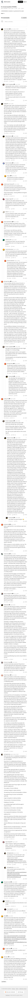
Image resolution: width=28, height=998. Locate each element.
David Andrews (8, 163)
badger (5, 103)
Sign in (25, 1)
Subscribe (20, 1)
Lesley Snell (6, 398)
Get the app (20, 992)
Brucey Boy (11, 376)
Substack (8, 995)
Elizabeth (7, 901)
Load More (4, 981)
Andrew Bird (7, 524)
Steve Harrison (8, 136)
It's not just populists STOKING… (9, 6)
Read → (2, 13)
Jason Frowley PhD (8, 593)
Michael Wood (7, 281)
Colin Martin (6, 29)
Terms (17, 988)
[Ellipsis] (26, 29)
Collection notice (22, 988)
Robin (5, 916)
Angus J (8, 175)
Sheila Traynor (7, 675)
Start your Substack (10, 992)
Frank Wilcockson (9, 249)
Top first (24, 17)
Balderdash (6, 604)
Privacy (13, 988)
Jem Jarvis (6, 956)
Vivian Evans (7, 553)
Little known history (8, 184)
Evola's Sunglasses (9, 84)
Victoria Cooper (7, 662)
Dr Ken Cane (8, 948)
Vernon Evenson (10, 260)
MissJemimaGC (7, 882)
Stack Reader (8, 841)
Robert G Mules (10, 437)
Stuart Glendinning (8, 221)
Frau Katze (9, 909)
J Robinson (7, 239)
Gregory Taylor (8, 199)
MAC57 (7, 211)
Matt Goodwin (4, 8)
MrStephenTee (7, 754)
